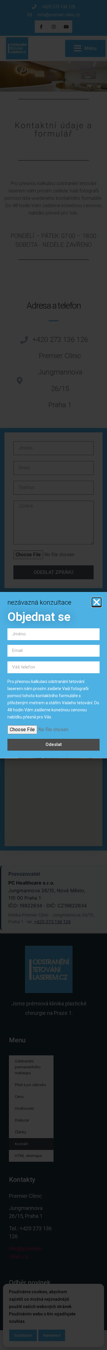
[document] (53, 675)
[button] (96, 602)
